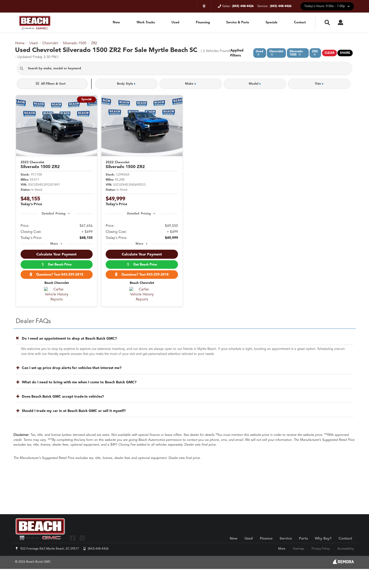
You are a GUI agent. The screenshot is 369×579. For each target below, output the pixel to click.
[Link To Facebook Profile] (73, 538)
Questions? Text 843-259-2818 (58, 274)
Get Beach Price (59, 264)
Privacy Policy (321, 548)
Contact (300, 22)
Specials (271, 22)
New (116, 22)
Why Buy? (323, 538)
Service (286, 538)
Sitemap (298, 548)
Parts (303, 538)
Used (175, 22)
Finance (266, 538)
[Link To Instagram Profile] (82, 538)
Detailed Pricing (54, 213)
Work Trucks (146, 22)
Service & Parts (237, 22)
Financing (203, 22)
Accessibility (345, 548)
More (54, 243)
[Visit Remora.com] (343, 563)
